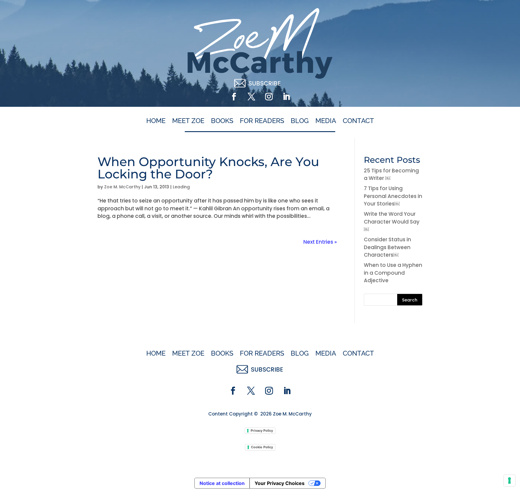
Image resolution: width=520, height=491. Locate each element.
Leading (181, 187)
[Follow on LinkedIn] (286, 96)
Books (222, 121)
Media (325, 121)
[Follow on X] (251, 96)
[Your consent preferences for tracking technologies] (509, 480)
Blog (300, 121)
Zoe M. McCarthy (122, 187)
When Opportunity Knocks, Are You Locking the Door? (208, 167)
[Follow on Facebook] (233, 96)
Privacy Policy (262, 430)
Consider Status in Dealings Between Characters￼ (387, 247)
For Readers (262, 121)
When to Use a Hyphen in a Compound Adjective (393, 272)
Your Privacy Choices (280, 483)
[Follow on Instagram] (268, 96)
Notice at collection (222, 483)
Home (156, 121)
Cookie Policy (262, 447)
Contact (358, 121)
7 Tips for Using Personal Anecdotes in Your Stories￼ (393, 196)
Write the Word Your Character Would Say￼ (391, 221)
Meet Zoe (188, 121)
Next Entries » (320, 242)
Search (409, 300)
